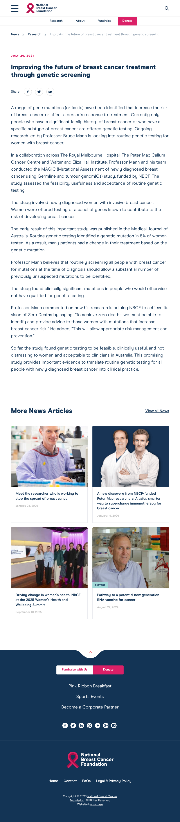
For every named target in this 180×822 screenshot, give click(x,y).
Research (56, 21)
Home (53, 781)
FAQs (86, 781)
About (80, 21)
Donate (127, 21)
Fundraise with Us (75, 669)
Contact (70, 781)
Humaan (97, 804)
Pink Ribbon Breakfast (90, 686)
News (15, 34)
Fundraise (104, 21)
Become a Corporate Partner (90, 707)
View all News (157, 411)
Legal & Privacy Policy (113, 781)
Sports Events (90, 697)
